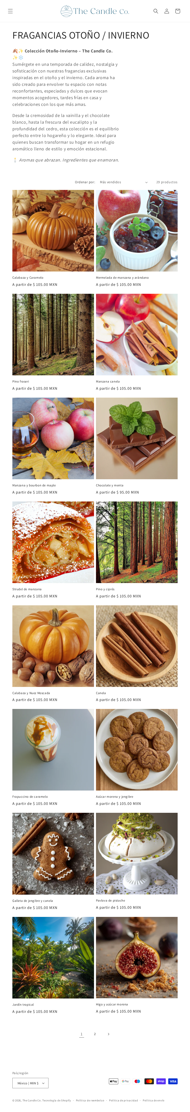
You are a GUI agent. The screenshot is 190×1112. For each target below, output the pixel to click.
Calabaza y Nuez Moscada (31, 693)
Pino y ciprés (105, 589)
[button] (10, 11)
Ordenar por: (85, 182)
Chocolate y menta (109, 485)
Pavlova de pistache (110, 901)
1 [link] (82, 1034)
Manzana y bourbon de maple (34, 485)
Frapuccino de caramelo (30, 797)
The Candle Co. (32, 1100)
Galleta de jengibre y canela (32, 901)
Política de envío (154, 1100)
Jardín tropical (23, 1005)
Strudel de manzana (27, 589)
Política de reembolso (90, 1100)
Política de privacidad (123, 1100)
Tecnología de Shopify (56, 1100)
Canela (101, 693)
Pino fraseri (20, 382)
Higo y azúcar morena (112, 1004)
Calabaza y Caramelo (27, 278)
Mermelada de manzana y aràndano (122, 278)
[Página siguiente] (108, 1034)
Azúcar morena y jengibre (114, 797)
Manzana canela (108, 382)
